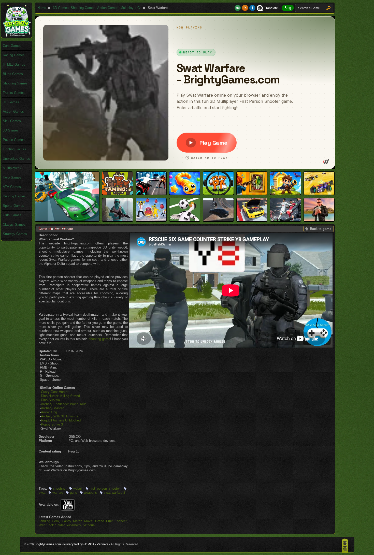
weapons (90, 492)
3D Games (61, 8)
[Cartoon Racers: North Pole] (67, 220)
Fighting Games (14, 149)
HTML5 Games (14, 64)
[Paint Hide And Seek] (252, 193)
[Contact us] (238, 8)
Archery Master (52, 408)
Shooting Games (83, 8)
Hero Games (12, 177)
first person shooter (105, 488)
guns (73, 492)
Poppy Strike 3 (52, 424)
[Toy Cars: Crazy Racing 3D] (319, 193)
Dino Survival (51, 400)
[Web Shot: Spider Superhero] (151, 193)
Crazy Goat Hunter (54, 392)
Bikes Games (13, 74)
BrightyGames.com (48, 544)
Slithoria (89, 525)
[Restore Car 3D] (252, 220)
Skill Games (12, 121)
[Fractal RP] (319, 220)
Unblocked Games (16, 158)
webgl (77, 488)
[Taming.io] (117, 193)
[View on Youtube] (67, 504)
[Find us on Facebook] (252, 8)
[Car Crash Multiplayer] (218, 220)
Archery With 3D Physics (59, 416)
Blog (287, 8)
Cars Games (12, 46)
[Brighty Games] (16, 36)
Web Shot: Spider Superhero (60, 525)
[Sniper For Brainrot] (218, 193)
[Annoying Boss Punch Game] (151, 220)
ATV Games (12, 187)
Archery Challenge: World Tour (63, 404)
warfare (57, 492)
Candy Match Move (77, 521)
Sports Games (13, 206)
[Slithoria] (184, 193)
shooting (59, 488)
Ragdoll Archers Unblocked (61, 420)
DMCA (89, 544)
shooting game (99, 339)
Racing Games (14, 55)
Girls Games (12, 215)
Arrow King (49, 412)
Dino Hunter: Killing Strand (60, 396)
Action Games (107, 8)
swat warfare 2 (114, 492)
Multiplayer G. (130, 8)
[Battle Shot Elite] (117, 220)
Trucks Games (14, 93)
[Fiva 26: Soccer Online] (285, 220)
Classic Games (14, 224)
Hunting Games (14, 196)
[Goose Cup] (184, 220)
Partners (102, 544)
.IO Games (11, 102)
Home (41, 8)
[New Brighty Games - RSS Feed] (245, 8)
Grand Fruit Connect (111, 521)
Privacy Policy (73, 544)
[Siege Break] (285, 193)
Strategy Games (15, 234)
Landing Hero (49, 521)
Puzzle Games (14, 140)
